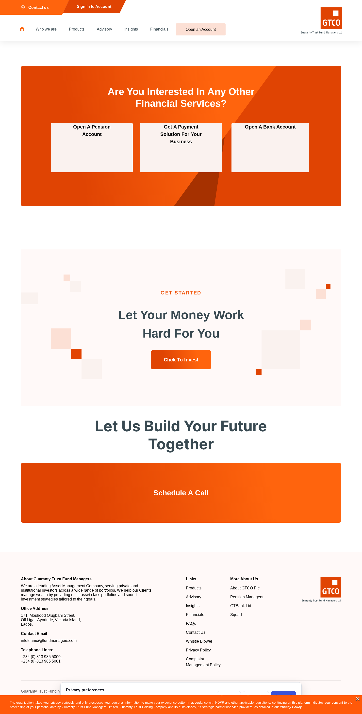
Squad (236, 615)
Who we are (46, 29)
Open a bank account (270, 127)
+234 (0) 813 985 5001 (41, 661)
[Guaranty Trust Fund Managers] (321, 589)
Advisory (104, 29)
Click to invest (181, 359)
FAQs (191, 623)
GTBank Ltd (240, 606)
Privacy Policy (198, 650)
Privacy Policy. (291, 707)
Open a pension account (92, 130)
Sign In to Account (94, 6)
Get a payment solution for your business (181, 134)
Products (76, 29)
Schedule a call (181, 493)
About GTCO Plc (245, 588)
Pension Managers (246, 597)
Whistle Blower (199, 641)
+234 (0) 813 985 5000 (41, 657)
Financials (159, 29)
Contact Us (195, 632)
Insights (131, 29)
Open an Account (201, 29)
